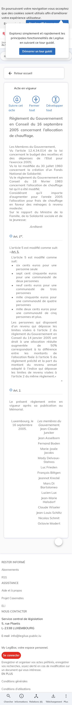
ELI (3, 606)
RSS (4, 577)
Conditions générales (14, 681)
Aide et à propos (12, 590)
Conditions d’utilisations (16, 689)
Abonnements (10, 569)
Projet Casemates (13, 598)
